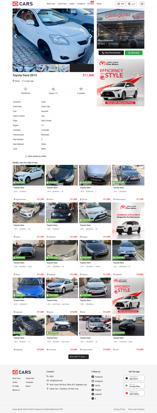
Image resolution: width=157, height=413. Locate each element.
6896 (51, 376)
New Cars (16, 378)
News (28, 386)
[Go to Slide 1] (18, 68)
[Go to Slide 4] (53, 68)
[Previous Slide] (15, 36)
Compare (29, 382)
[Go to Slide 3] (41, 68)
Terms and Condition (136, 409)
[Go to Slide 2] (30, 68)
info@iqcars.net (56, 380)
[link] (134, 378)
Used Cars (30, 378)
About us (16, 390)
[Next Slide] (91, 36)
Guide (15, 382)
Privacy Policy (119, 409)
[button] (142, 3)
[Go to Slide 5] (64, 68)
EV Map (16, 386)
